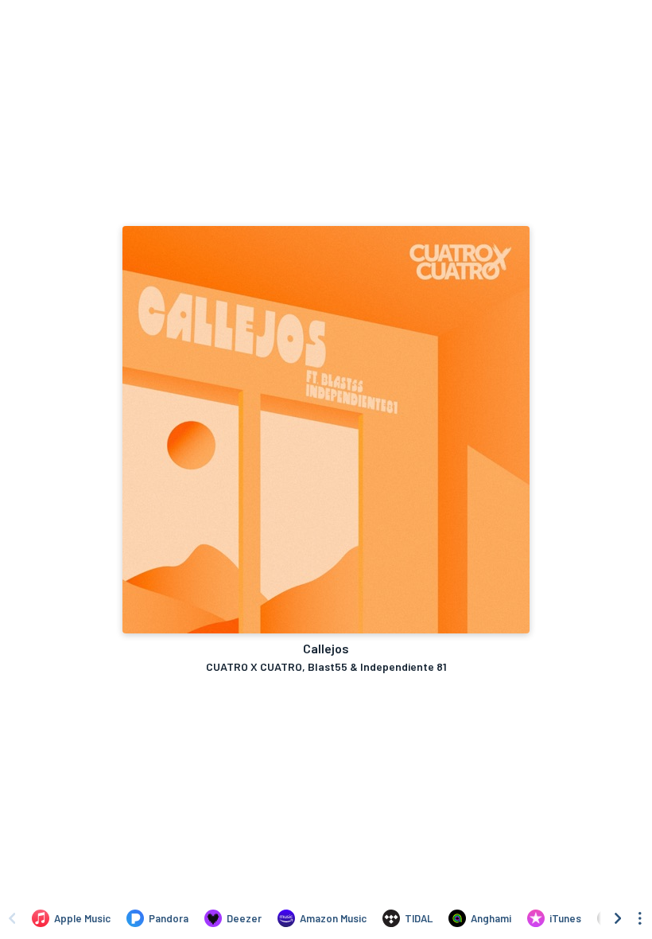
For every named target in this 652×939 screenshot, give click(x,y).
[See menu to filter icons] (640, 918)
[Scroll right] (617, 918)
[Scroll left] (12, 918)
